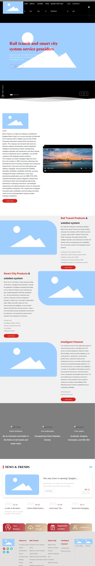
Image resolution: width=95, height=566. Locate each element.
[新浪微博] (4, 549)
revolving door (65, 548)
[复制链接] (8, 552)
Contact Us (84, 527)
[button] (11, 94)
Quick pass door (66, 551)
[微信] (8, 549)
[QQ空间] (4, 552)
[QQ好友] (11, 549)
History (21, 562)
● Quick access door (67, 394)
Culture (21, 547)
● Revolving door (66, 392)
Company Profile (24, 544)
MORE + (16, 65)
